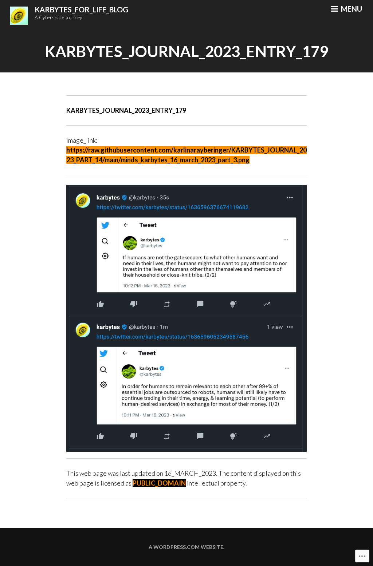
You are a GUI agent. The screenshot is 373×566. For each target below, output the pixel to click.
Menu (350, 8)
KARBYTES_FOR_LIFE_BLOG (81, 9)
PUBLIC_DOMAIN (159, 483)
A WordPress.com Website (186, 547)
